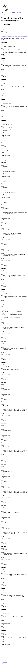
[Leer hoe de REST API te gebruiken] (3, 663)
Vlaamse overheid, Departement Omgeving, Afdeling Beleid (14, 36)
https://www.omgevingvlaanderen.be (8, 39)
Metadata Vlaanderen (16, 12)
